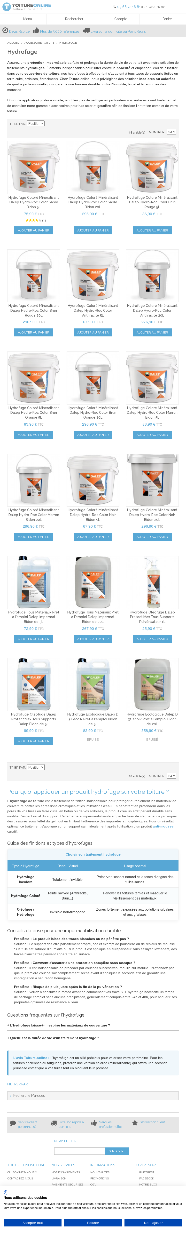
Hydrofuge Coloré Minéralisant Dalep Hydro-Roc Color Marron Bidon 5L (152, 412)
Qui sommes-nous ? (22, 1172)
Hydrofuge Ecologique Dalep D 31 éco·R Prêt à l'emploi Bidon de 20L (152, 719)
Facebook (146, 1178)
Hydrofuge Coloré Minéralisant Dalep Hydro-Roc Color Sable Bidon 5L (33, 202)
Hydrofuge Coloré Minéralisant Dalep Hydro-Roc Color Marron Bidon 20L (33, 514)
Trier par (17, 124)
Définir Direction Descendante (49, 123)
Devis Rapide (19, 31)
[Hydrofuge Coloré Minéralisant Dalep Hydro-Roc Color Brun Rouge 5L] (152, 167)
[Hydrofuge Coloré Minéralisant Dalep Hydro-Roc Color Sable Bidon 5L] (33, 167)
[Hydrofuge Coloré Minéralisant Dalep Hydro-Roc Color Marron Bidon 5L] (152, 378)
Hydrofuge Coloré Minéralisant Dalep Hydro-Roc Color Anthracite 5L (93, 310)
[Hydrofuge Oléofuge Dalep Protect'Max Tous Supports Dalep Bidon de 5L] (33, 684)
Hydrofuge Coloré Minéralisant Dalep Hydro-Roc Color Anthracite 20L (152, 310)
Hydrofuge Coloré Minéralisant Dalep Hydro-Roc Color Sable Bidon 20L (93, 202)
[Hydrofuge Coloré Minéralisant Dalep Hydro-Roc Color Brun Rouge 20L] (33, 275)
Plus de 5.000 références (59, 31)
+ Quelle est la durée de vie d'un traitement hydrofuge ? (53, 1038)
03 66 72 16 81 (129, 7)
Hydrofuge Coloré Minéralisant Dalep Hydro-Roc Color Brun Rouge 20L (33, 310)
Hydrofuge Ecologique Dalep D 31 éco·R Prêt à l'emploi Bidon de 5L (92, 719)
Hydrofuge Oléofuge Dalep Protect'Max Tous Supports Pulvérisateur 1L (152, 617)
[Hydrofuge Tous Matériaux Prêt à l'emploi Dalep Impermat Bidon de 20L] (93, 582)
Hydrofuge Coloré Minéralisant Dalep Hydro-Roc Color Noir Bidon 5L (93, 514)
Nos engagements (66, 1172)
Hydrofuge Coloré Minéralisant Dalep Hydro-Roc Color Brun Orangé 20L (93, 412)
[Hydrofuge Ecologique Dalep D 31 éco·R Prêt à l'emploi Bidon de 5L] (93, 684)
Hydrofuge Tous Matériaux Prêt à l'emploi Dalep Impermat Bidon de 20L (93, 617)
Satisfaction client (152, 1122)
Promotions (99, 1178)
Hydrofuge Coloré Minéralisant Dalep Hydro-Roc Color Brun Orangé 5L (33, 412)
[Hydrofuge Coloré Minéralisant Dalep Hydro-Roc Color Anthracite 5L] (93, 275)
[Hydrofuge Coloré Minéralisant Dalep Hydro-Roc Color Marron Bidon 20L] (33, 480)
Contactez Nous (20, 1178)
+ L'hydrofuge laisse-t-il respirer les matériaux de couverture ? (58, 1025)
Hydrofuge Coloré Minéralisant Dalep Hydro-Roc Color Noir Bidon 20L (152, 514)
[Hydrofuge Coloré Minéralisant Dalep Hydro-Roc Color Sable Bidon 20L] (93, 167)
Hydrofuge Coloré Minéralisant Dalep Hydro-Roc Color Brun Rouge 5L (152, 202)
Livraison (59, 1178)
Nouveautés (99, 1172)
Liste (172, 123)
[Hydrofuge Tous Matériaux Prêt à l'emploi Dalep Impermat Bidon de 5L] (33, 582)
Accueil (13, 42)
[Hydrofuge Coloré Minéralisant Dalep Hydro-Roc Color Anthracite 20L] (152, 275)
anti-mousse (163, 826)
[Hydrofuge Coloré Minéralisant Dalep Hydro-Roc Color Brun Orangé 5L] (33, 378)
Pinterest (146, 1172)
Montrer (156, 132)
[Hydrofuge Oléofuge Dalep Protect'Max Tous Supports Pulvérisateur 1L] (152, 582)
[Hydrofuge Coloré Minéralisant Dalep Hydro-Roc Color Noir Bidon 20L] (152, 480)
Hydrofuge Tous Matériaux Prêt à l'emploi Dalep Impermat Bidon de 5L (33, 617)
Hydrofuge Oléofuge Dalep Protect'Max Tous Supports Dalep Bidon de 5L (33, 719)
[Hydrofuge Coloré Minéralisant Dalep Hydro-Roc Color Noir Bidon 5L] (93, 480)
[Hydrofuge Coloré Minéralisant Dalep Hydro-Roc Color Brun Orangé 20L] (93, 378)
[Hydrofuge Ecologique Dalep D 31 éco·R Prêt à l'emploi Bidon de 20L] (152, 684)
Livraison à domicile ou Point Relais (118, 31)
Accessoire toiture (39, 42)
